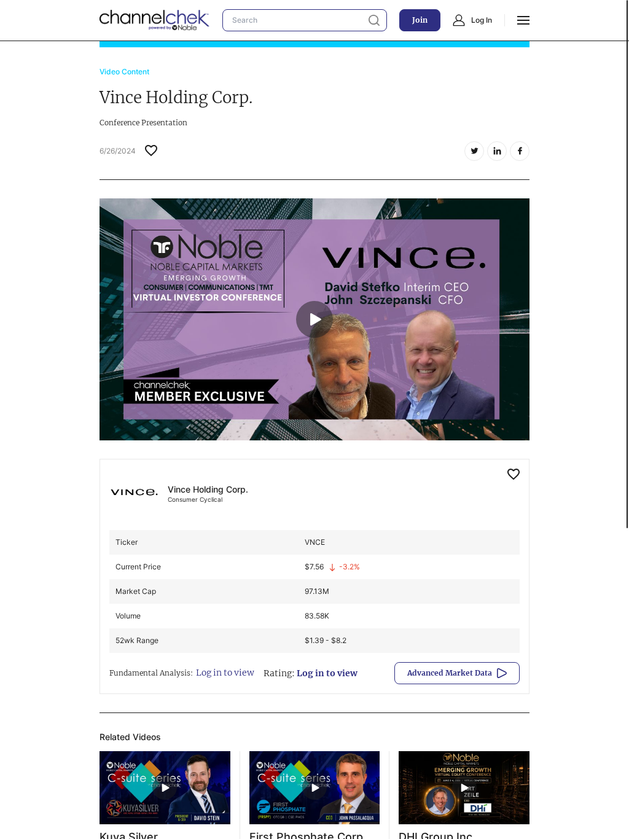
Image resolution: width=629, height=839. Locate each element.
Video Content (124, 71)
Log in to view (225, 672)
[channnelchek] (155, 20)
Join (420, 20)
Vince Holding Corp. (208, 489)
